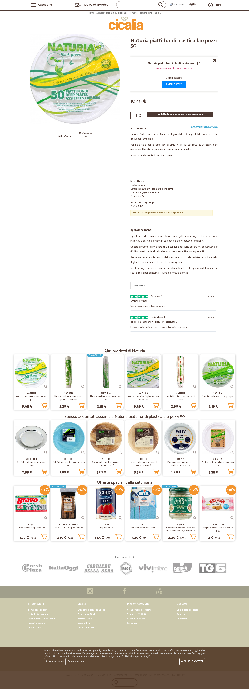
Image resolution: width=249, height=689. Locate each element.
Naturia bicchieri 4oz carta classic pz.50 (180, 398)
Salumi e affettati (136, 614)
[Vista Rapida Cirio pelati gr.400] (120, 518)
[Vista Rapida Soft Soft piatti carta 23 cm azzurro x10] (83, 452)
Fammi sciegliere (76, 661)
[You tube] (159, 593)
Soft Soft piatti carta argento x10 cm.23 (31, 464)
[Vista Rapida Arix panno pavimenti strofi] (157, 518)
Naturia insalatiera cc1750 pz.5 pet (217, 396)
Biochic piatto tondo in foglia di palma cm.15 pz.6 (143, 464)
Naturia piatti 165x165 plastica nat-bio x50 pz (143, 398)
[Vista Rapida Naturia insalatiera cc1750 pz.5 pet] (232, 386)
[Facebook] (124, 593)
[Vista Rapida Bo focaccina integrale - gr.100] (83, 518)
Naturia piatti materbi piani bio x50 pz (31, 398)
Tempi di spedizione (38, 610)
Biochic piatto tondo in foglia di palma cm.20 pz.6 (106, 464)
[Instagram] (90, 593)
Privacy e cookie (36, 623)
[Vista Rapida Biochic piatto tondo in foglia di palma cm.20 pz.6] (120, 452)
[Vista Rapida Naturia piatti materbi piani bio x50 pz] (45, 386)
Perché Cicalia (85, 619)
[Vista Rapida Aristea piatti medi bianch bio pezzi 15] (232, 452)
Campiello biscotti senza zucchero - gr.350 (217, 529)
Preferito (66, 136)
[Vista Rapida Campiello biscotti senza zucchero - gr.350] (232, 518)
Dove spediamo (86, 627)
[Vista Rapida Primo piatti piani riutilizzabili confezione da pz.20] (194, 452)
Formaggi (132, 623)
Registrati (182, 614)
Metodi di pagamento (39, 614)
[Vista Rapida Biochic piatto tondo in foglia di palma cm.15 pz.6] (157, 452)
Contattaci (182, 619)
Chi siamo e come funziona (91, 610)
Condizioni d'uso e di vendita (43, 619)
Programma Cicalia (87, 614)
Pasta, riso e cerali (136, 619)
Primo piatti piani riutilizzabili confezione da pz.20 (180, 464)
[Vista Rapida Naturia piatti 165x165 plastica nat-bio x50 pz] (157, 386)
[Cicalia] (124, 23)
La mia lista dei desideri (189, 610)
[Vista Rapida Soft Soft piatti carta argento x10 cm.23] (45, 452)
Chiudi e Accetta (193, 661)
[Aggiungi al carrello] (44, 404)
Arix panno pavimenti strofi (143, 528)
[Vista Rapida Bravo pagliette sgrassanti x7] (45, 518)
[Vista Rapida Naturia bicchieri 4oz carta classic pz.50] (194, 386)
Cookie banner (34, 627)
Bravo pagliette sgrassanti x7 (31, 528)
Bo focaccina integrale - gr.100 (69, 528)
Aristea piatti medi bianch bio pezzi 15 (218, 464)
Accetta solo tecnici (55, 661)
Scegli (146, 657)
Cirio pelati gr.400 (106, 528)
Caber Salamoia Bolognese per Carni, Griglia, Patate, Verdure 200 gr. (180, 531)
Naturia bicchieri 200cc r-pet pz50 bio (105, 398)
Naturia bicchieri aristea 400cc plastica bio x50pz (68, 398)
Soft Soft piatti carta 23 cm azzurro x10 (69, 464)
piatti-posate (173, 85)
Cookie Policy (127, 657)
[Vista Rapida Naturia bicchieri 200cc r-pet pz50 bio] (120, 386)
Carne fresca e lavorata (139, 610)
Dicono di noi (86, 134)
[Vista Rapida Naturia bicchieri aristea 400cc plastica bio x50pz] (83, 386)
